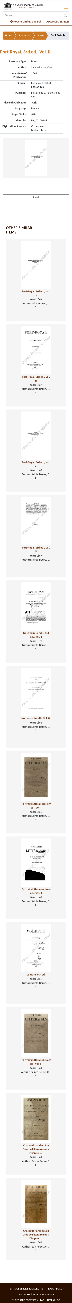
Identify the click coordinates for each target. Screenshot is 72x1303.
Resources (24, 35)
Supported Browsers (25, 1300)
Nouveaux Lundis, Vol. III (36, 718)
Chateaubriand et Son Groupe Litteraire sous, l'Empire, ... (36, 1149)
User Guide (53, 1300)
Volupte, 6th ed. (36, 974)
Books (40, 35)
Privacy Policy (55, 1289)
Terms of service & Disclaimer (26, 1289)
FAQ (42, 1300)
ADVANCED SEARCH (57, 21)
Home (8, 35)
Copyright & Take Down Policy (36, 1294)
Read (36, 197)
